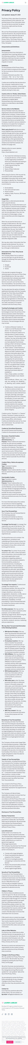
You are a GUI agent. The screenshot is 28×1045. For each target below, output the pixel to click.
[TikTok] (2, 1014)
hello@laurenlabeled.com (15, 994)
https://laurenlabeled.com (10, 152)
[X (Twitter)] (12, 1014)
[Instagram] (5, 1014)
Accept (10, 1042)
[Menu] (25, 2)
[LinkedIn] (8, 1014)
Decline (18, 1042)
